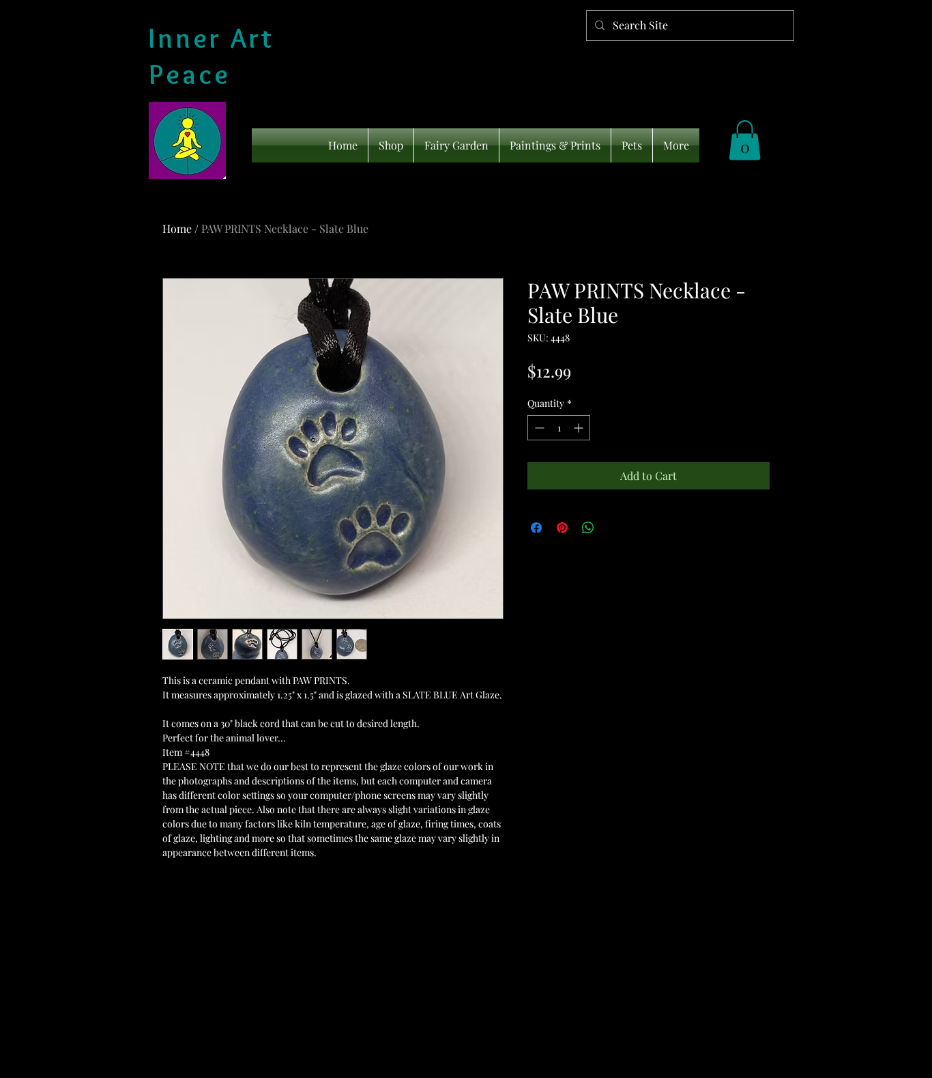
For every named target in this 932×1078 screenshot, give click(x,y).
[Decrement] (538, 428)
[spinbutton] (559, 428)
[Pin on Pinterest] (562, 528)
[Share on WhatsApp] (588, 528)
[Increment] (579, 428)
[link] (744, 140)
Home (177, 228)
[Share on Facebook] (536, 528)
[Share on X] (614, 528)
